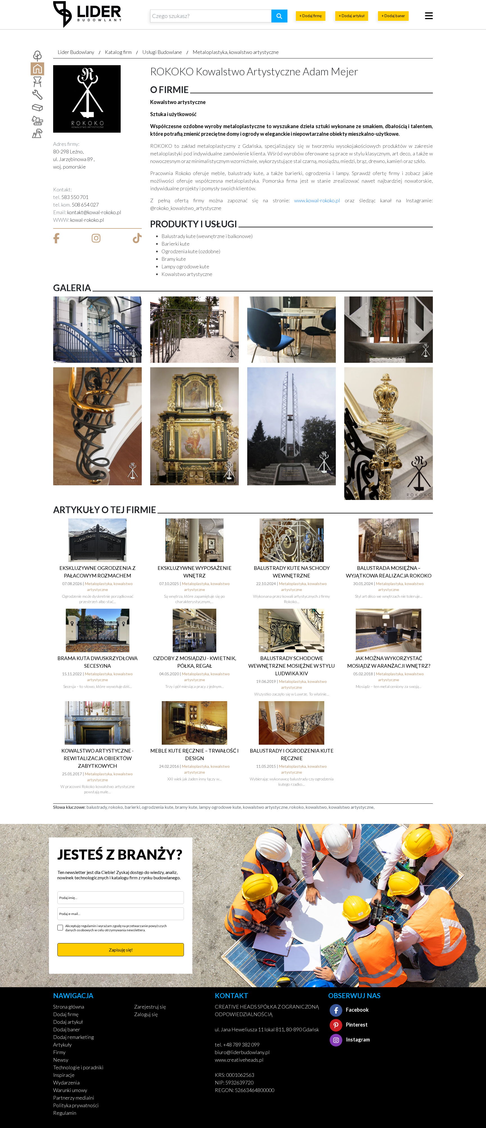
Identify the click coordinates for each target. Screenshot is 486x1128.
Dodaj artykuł (68, 1022)
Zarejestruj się (150, 1007)
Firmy (59, 1052)
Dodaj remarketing (73, 1037)
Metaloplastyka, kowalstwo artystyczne (236, 52)
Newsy (60, 1060)
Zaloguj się (146, 1014)
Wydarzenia (66, 1082)
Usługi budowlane (162, 52)
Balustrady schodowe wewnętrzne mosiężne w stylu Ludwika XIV (291, 665)
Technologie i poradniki (78, 1067)
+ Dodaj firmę (311, 15)
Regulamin (64, 1113)
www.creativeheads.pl (239, 1060)
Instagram (357, 1039)
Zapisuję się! (121, 949)
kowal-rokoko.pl (87, 220)
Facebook (357, 1010)
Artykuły (62, 1044)
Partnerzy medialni (73, 1098)
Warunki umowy (70, 1090)
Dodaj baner (66, 1029)
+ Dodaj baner (393, 15)
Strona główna (68, 1007)
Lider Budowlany (76, 52)
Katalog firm (118, 52)
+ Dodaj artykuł (351, 15)
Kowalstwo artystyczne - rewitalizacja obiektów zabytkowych (97, 758)
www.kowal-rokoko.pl (317, 200)
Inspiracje (64, 1075)
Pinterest (356, 1024)
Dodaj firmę (65, 1014)
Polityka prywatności (76, 1105)
